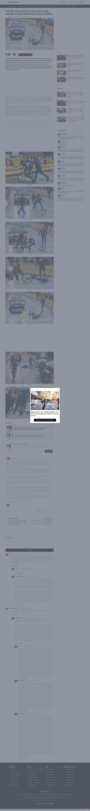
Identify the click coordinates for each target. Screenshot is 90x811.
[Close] (58, 389)
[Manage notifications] (88, 809)
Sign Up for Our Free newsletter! (45, 420)
